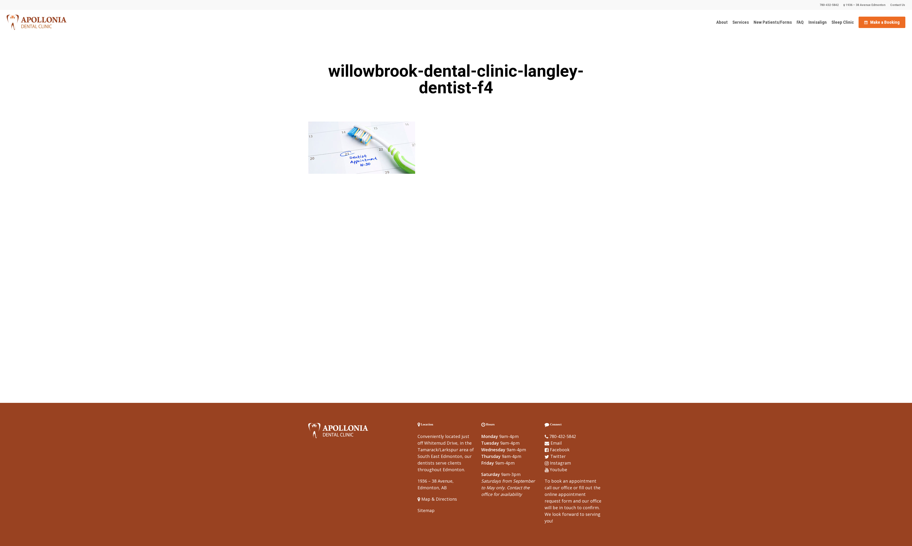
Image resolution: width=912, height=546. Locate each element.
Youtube (558, 469)
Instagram (560, 463)
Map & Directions (438, 499)
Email (556, 443)
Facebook (560, 449)
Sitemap (426, 510)
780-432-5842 (562, 436)
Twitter (558, 456)
